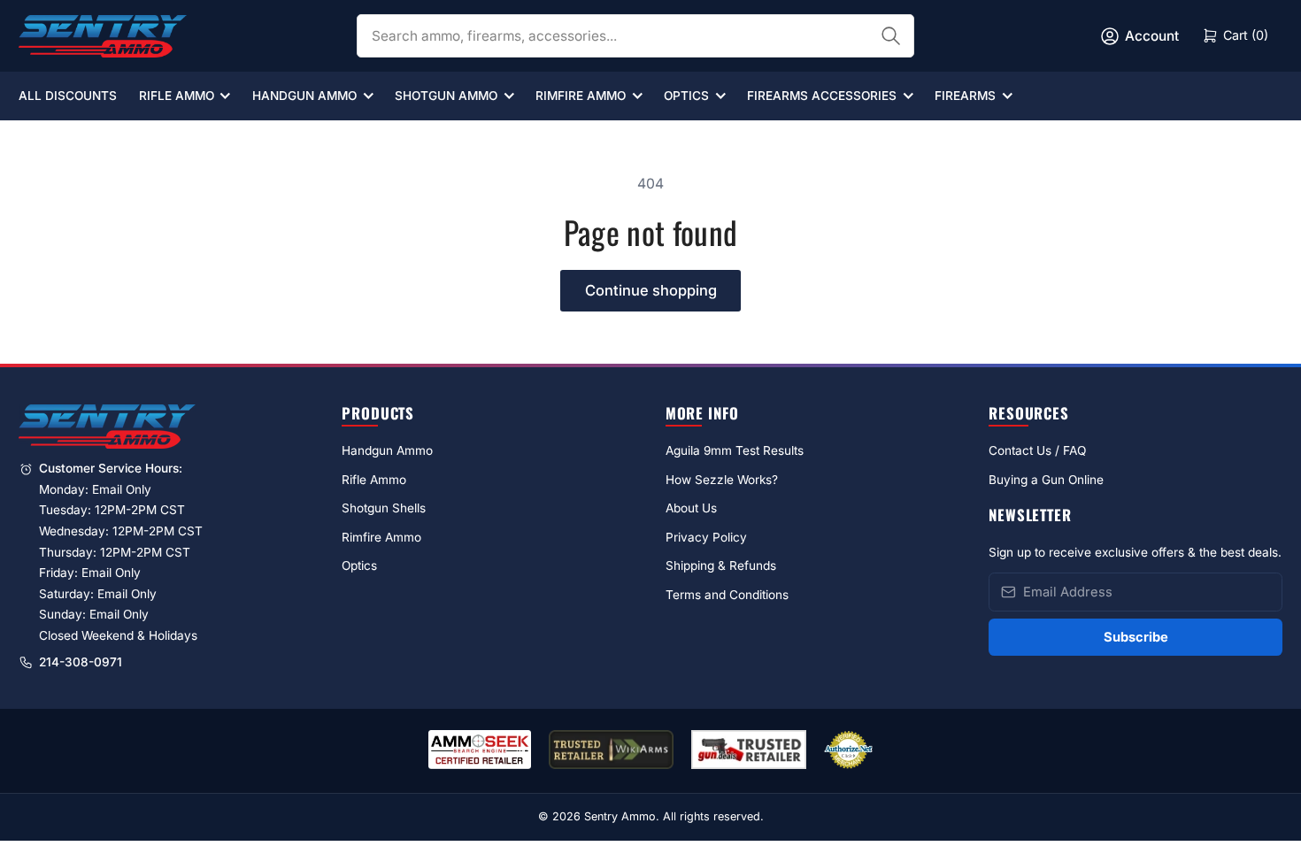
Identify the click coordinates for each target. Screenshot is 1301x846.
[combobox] (635, 36)
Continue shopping (651, 290)
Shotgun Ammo (446, 95)
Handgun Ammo (304, 95)
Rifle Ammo (176, 95)
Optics (686, 95)
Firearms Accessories (822, 95)
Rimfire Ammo (580, 95)
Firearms (965, 95)
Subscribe (1136, 637)
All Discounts (68, 95)
